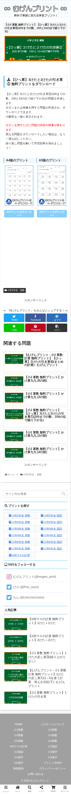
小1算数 (18, 729)
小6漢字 (18, 762)
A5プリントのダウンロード (52, 213)
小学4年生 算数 (20, 535)
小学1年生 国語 (52, 515)
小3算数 (18, 735)
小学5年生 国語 (52, 541)
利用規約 (18, 768)
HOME (19, 724)
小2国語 (18, 751)
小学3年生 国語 (52, 528)
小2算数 (52, 729)
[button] (63, 494)
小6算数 (52, 740)
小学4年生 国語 (52, 535)
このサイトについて (52, 724)
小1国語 (52, 746)
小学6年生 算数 (20, 548)
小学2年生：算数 (16, 290)
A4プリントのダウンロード (19, 213)
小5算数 (18, 740)
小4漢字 (18, 757)
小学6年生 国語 (52, 548)
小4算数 (52, 735)
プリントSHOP (53, 762)
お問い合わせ (36, 773)
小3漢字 (52, 751)
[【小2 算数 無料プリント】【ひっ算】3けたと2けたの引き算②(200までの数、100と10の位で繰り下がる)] (43, 588)
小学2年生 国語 (52, 522)
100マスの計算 (20, 555)
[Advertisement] (35, 255)
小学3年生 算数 (20, 528)
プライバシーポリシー (52, 768)
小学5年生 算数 (20, 541)
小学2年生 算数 (20, 522)
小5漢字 (52, 757)
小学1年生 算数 (20, 515)
